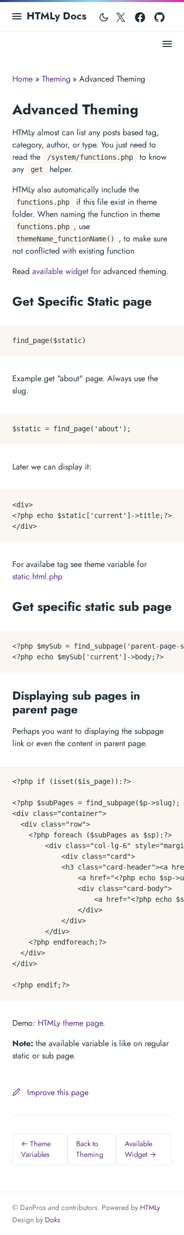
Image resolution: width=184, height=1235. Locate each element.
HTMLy (150, 1207)
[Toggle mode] (103, 16)
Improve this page (56, 1092)
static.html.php (37, 576)
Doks (52, 1220)
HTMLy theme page (70, 1023)
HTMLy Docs (56, 16)
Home (22, 79)
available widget (60, 271)
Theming (56, 79)
